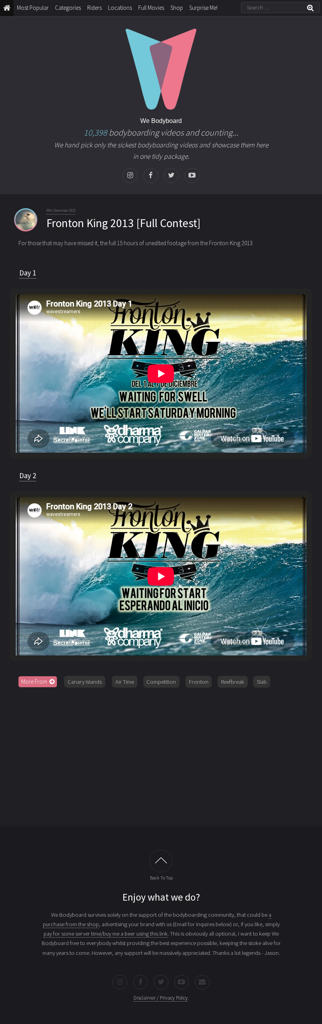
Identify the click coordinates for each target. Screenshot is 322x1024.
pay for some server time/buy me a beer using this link (106, 933)
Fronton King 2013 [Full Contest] (123, 223)
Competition (161, 681)
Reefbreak (232, 681)
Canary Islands (85, 681)
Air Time (124, 681)
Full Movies (151, 7)
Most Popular (33, 7)
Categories (68, 7)
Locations (120, 7)
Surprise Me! (203, 7)
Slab (262, 681)
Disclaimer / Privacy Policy (161, 998)
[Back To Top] (161, 861)
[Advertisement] (161, 754)
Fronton (199, 681)
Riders (94, 7)
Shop (176, 7)
